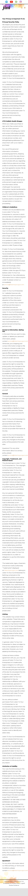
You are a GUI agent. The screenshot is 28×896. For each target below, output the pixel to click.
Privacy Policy (16, 883)
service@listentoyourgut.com (14, 284)
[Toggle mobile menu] (25, 8)
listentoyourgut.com (11, 570)
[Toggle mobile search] (21, 8)
